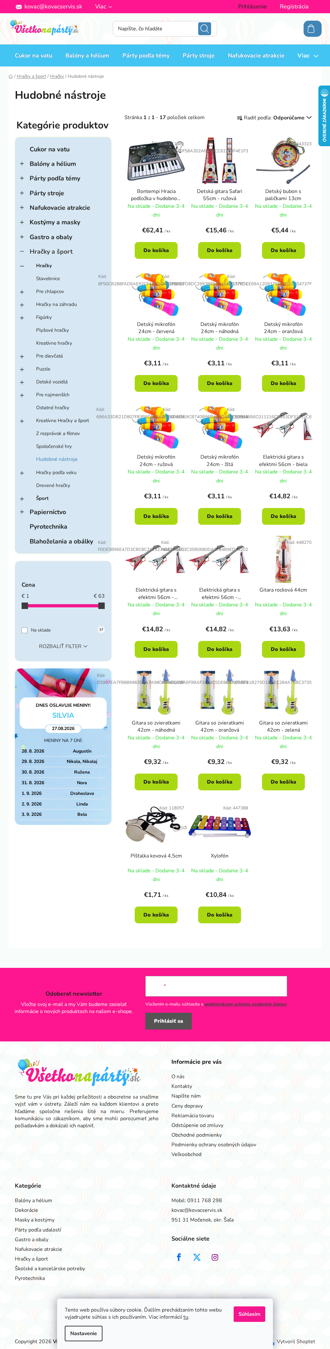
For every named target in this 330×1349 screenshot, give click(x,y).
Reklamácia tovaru (192, 1115)
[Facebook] (178, 1257)
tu (185, 1317)
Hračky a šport (51, 251)
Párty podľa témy (55, 178)
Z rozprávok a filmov (58, 433)
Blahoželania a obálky (61, 541)
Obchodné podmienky (196, 1135)
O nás (178, 1076)
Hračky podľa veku (56, 472)
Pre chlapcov (50, 291)
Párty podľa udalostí (38, 1229)
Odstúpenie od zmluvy (197, 1125)
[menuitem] (33, 55)
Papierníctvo (48, 512)
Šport (42, 498)
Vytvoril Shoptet (296, 1341)
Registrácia (294, 6)
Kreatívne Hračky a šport (62, 420)
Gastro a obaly (51, 237)
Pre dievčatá (49, 356)
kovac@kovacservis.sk (53, 6)
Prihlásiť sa (168, 1021)
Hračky (44, 265)
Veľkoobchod (186, 1154)
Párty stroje (47, 193)
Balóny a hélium (53, 163)
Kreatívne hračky (54, 343)
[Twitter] (196, 1257)
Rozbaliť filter (60, 646)
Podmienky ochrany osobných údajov (213, 1144)
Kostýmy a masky (55, 222)
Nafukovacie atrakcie (60, 207)
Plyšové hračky (52, 330)
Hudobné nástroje (57, 459)
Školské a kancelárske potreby (50, 1268)
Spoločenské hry (54, 446)
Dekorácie (26, 1210)
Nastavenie (83, 1333)
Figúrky (44, 317)
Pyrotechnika (48, 526)
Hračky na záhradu (56, 304)
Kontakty (181, 1086)
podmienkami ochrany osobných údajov (246, 1004)
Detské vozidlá (52, 382)
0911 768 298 (204, 1200)
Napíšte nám (186, 1096)
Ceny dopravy (187, 1106)
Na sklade (67, 630)
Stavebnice (48, 278)
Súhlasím (249, 1314)
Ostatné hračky (52, 407)
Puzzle (43, 369)
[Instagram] (215, 1257)
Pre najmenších (53, 394)
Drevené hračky (53, 485)
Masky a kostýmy (34, 1219)
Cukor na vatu (50, 149)
